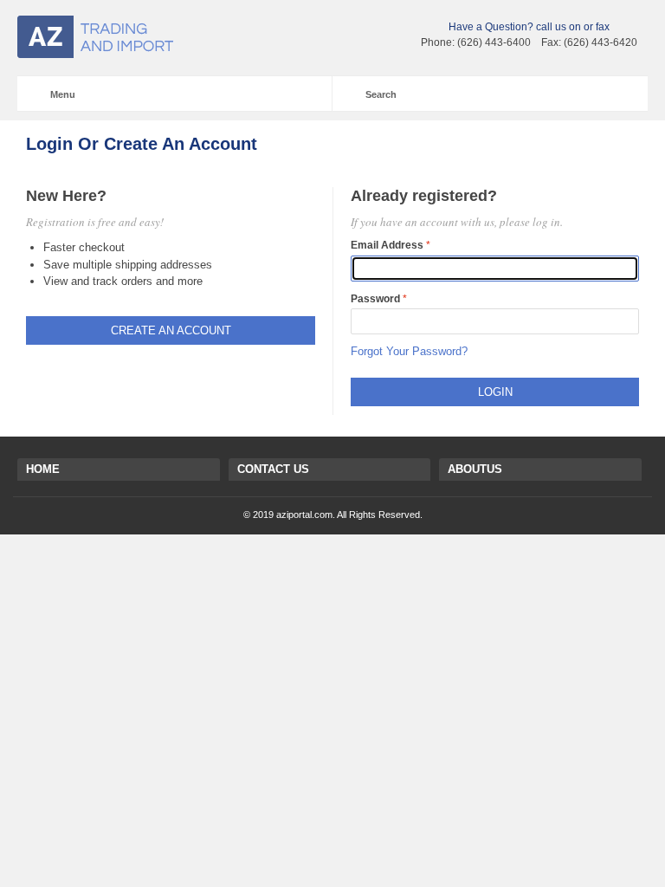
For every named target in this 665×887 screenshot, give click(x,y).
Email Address (387, 245)
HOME (43, 469)
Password (375, 299)
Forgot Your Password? (409, 351)
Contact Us (273, 469)
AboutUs (475, 469)
